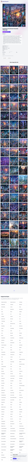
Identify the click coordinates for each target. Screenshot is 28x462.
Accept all (15, 458)
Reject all (18, 458)
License (3, 55)
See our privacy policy (15, 460)
